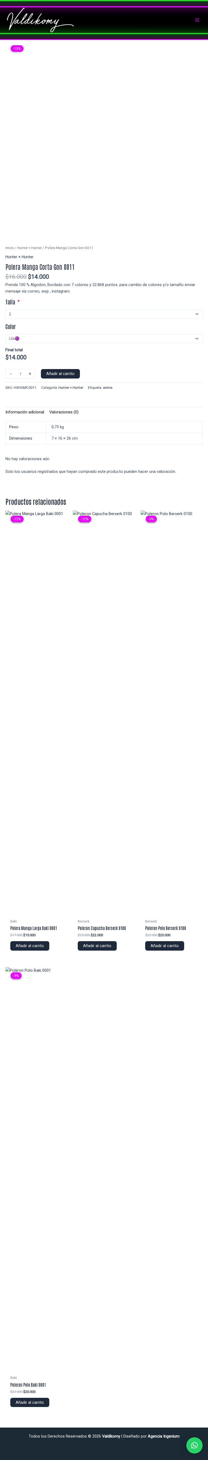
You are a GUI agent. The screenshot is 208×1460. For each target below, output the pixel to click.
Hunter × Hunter (29, 248)
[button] (194, 1445)
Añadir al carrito (60, 373)
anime (107, 388)
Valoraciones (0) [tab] (64, 412)
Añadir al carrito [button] (30, 945)
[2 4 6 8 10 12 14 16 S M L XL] (104, 314)
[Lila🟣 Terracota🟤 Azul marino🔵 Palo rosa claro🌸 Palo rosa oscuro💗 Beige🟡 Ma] (104, 338)
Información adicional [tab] (24, 412)
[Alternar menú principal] (197, 20)
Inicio (9, 248)
